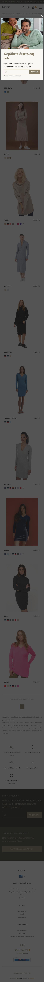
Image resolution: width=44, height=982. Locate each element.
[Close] (41, 16)
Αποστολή (34, 72)
